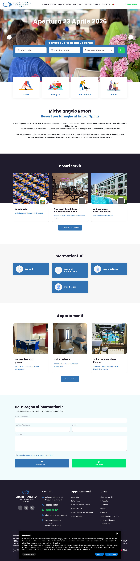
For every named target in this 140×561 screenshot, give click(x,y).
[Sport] (26, 86)
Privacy (15, 549)
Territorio (88, 4)
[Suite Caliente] (30, 338)
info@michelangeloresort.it (56, 515)
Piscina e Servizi (48, 4)
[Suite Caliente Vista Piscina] (70, 338)
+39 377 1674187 (51, 510)
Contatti (105, 4)
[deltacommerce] (123, 550)
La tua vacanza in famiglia (64, 215)
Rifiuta (99, 554)
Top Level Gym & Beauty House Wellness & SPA (27, 210)
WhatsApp (98, 465)
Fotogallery (78, 4)
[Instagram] (26, 508)
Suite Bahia (75, 501)
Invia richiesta (42, 465)
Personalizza (29, 554)
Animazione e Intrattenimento (62, 210)
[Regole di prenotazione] (58, 270)
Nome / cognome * (22, 416)
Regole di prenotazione (70, 270)
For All (114, 94)
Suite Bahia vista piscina (80, 505)
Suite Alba (75, 497)
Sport (26, 94)
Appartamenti (64, 4)
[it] (114, 4)
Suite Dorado (100, 359)
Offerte (97, 4)
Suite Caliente (23, 359)
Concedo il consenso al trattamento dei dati (35, 455)
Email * (74, 425)
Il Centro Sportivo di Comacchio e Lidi (107, 215)
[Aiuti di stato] (58, 287)
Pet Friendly (85, 94)
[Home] (17, 4)
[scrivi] (32, 508)
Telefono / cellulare (22, 425)
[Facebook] (20, 508)
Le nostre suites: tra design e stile (70, 21)
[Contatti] (19, 269)
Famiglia (55, 94)
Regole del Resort (111, 269)
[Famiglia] (55, 86)
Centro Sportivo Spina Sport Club (108, 210)
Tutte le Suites (70, 379)
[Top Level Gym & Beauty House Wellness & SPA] (31, 188)
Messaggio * (19, 434)
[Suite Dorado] (109, 338)
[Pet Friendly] (84, 86)
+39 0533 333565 (51, 505)
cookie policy (54, 543)
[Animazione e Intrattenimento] (70, 188)
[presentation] (9, 37)
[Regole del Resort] (97, 269)
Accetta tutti (111, 554)
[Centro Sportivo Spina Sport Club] (109, 188)
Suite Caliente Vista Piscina (65, 361)
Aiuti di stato (70, 287)
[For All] (114, 86)
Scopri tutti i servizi (70, 228)
